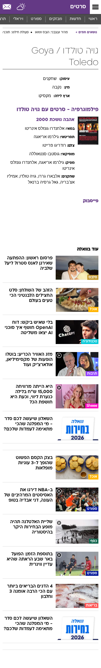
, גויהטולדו (29, 176)
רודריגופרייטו (54, 145)
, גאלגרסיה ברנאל (44, 182)
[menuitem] (75, 19)
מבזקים (55, 19)
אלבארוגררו (49, 176)
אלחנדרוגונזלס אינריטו (44, 128)
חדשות (75, 19)
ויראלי (18, 19)
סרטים (78, 7)
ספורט (36, 19)
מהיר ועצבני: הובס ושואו (51, 32)
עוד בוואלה (87, 249)
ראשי (93, 19)
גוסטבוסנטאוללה (44, 154)
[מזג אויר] (21, 7)
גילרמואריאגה (46, 136)
